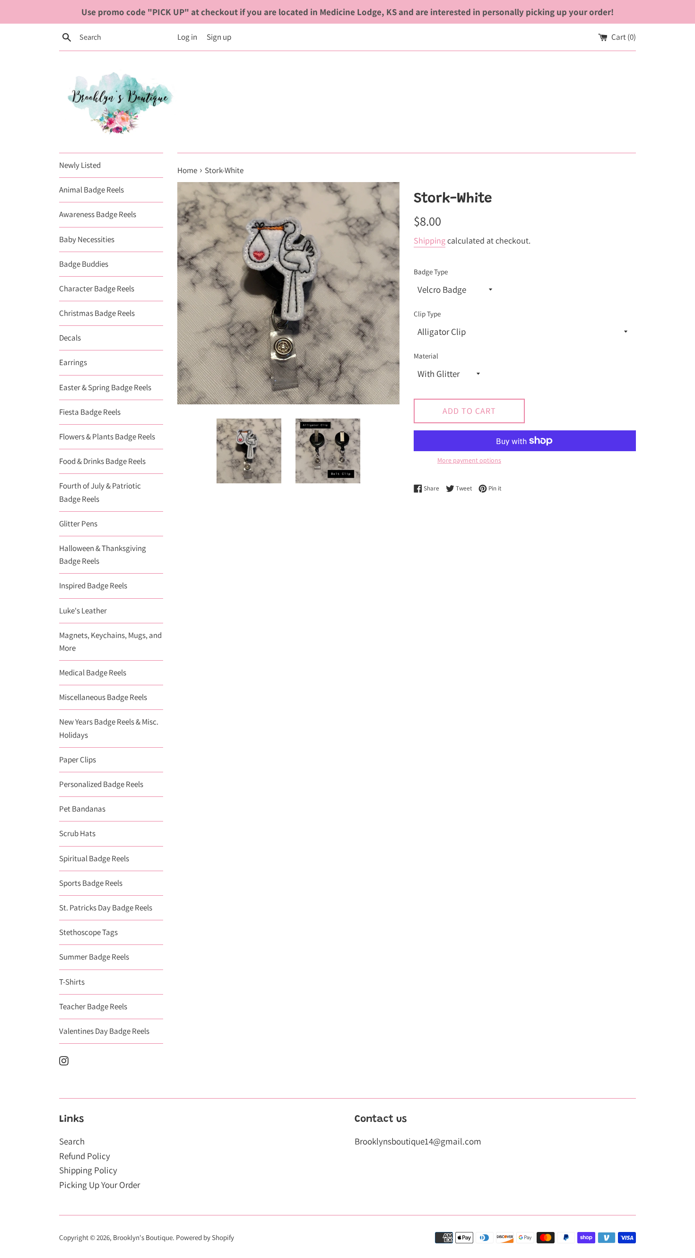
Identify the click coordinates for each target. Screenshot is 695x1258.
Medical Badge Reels (92, 672)
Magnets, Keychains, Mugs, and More (110, 641)
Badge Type (431, 271)
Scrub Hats (77, 833)
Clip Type (427, 313)
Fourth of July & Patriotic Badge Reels (100, 492)
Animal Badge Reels (91, 189)
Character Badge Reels (96, 288)
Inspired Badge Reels (93, 585)
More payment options (469, 460)
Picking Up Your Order (99, 1184)
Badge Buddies (83, 264)
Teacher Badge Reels (93, 1006)
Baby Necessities (86, 239)
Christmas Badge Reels (97, 313)
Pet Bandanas (82, 809)
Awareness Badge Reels (97, 214)
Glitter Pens (78, 523)
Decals (70, 337)
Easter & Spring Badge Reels (105, 387)
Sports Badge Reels (90, 883)
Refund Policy (84, 1156)
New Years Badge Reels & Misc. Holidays (108, 728)
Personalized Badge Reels (101, 784)
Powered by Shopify (205, 1237)
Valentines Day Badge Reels (104, 1031)
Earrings (73, 362)
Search (72, 1141)
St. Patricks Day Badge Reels (105, 907)
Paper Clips (77, 759)
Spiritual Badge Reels (94, 858)
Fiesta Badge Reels (90, 412)
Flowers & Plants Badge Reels (107, 436)
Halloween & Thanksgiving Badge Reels (102, 554)
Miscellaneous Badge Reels (103, 697)
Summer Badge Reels (94, 957)
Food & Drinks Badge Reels (102, 461)
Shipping (429, 240)
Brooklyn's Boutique (143, 1237)
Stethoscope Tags (88, 932)
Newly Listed (80, 165)
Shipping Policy (88, 1170)
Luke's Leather (83, 610)
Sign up (219, 37)
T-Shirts (72, 982)
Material (426, 355)
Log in (187, 37)
